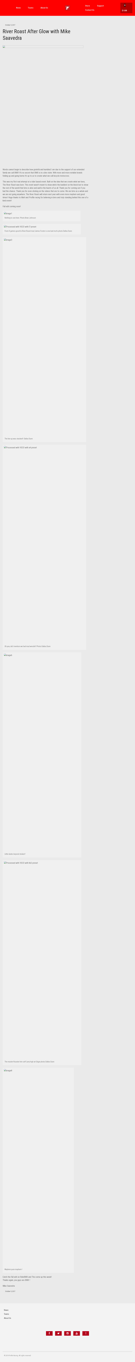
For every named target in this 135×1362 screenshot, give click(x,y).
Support (100, 6)
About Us (44, 8)
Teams (30, 8)
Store (87, 6)
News (18, 8)
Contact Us (89, 10)
